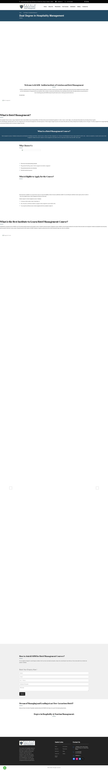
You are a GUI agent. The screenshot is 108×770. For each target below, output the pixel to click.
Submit (22, 694)
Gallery (79, 6)
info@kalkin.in (77, 755)
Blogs (64, 751)
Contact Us (85, 6)
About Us (50, 6)
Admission (72, 6)
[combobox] (20, 680)
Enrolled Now (22, 95)
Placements (57, 6)
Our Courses (65, 6)
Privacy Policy (56, 756)
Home (45, 6)
